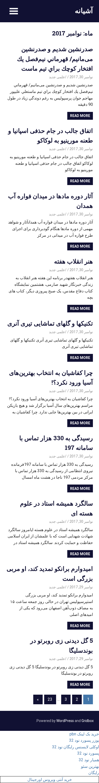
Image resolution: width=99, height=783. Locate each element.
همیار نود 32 (89, 759)
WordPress (65, 721)
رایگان (93, 772)
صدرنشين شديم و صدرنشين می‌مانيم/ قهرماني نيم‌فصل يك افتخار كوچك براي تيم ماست (55, 58)
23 (50, 699)
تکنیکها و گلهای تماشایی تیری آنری (50, 323)
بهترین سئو (90, 766)
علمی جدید (57, 77)
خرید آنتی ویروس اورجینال (49, 779)
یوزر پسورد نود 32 (84, 740)
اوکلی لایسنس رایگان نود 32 (75, 747)
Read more (80, 116)
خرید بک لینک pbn (84, 734)
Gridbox (87, 721)
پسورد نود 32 (88, 753)
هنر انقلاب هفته (73, 261)
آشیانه (84, 10)
